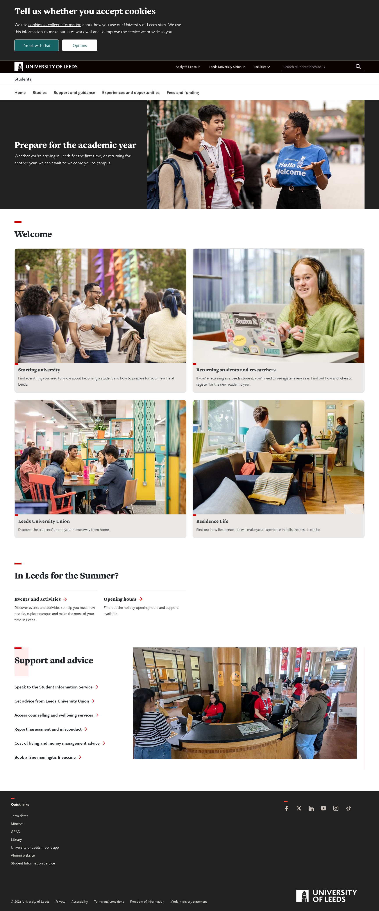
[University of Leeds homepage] (46, 66)
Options (80, 45)
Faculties (260, 66)
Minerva (17, 823)
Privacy (60, 901)
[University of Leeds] (332, 896)
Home (20, 92)
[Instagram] (335, 809)
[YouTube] (323, 809)
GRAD (15, 831)
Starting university (39, 370)
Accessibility (80, 901)
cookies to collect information (54, 24)
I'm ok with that (37, 45)
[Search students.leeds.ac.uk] (358, 67)
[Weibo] (348, 809)
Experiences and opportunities (131, 92)
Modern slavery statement (188, 901)
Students (22, 79)
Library (16, 839)
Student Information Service (33, 863)
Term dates (19, 815)
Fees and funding (183, 92)
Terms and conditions (109, 901)
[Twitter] (298, 809)
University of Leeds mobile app (35, 847)
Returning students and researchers (236, 370)
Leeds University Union (225, 66)
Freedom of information (147, 901)
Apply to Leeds (186, 66)
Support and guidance (74, 92)
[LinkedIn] (311, 809)
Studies (40, 92)
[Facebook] (286, 809)
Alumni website (23, 855)
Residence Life (212, 521)
